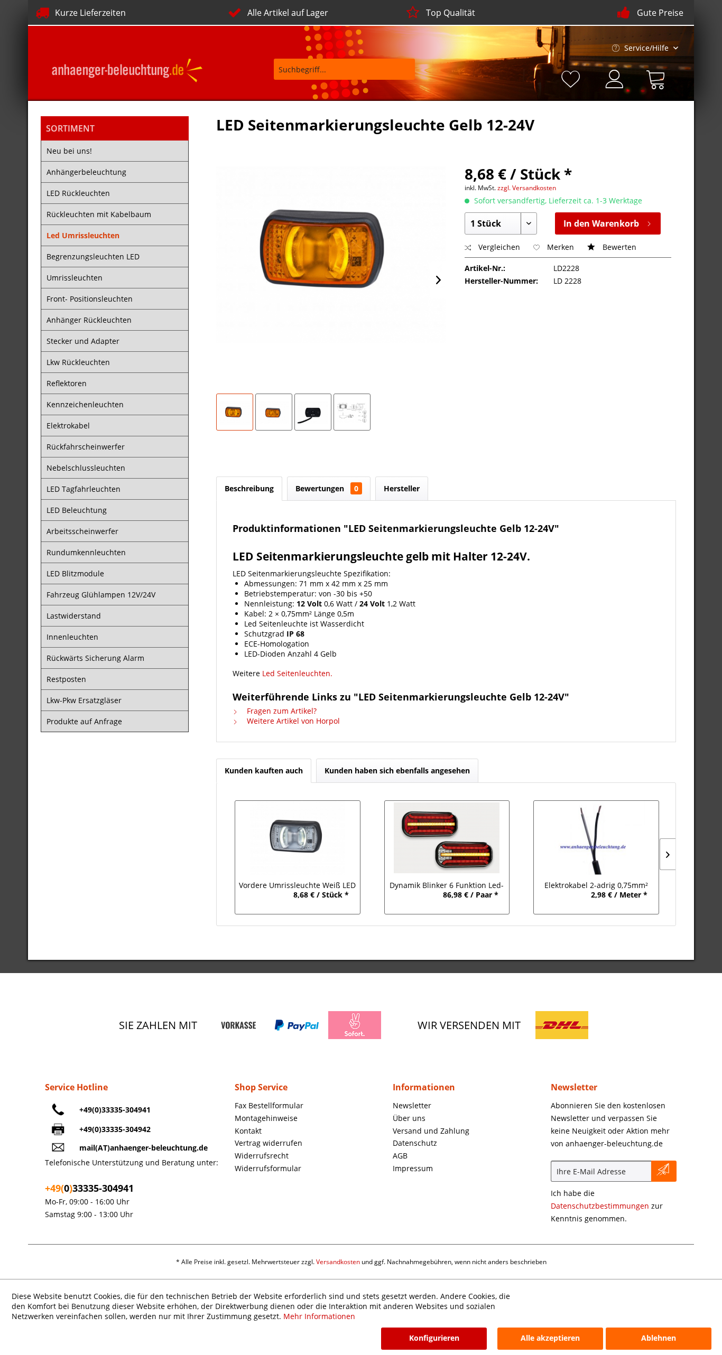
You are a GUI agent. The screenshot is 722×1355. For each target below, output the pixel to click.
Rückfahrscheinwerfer (86, 447)
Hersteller (402, 488)
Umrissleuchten (75, 278)
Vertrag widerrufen (268, 1143)
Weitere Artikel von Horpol (292, 721)
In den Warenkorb (601, 223)
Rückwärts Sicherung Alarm (95, 658)
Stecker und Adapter (83, 341)
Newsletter (412, 1105)
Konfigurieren (434, 1338)
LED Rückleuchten (78, 193)
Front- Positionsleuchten (90, 299)
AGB (400, 1156)
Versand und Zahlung (431, 1131)
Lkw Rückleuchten (78, 362)
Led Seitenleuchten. (297, 673)
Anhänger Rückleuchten (89, 320)
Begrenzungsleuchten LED (93, 256)
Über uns (409, 1118)
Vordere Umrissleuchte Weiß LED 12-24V (297, 886)
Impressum (413, 1168)
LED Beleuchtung (77, 510)
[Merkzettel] (572, 78)
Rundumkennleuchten (86, 552)
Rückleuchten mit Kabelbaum (99, 214)
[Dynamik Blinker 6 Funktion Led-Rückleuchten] (447, 838)
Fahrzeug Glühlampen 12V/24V (101, 595)
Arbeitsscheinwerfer (82, 531)
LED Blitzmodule (75, 573)
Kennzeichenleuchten (85, 404)
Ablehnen (658, 1338)
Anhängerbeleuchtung (86, 172)
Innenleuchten (72, 637)
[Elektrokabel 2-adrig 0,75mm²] (596, 838)
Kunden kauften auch (264, 770)
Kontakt (248, 1131)
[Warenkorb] (658, 78)
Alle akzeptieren (550, 1338)
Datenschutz (415, 1143)
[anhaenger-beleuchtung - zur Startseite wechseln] (127, 72)
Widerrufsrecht (262, 1156)
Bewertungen (326, 488)
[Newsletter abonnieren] (664, 1171)
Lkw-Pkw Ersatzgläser (84, 700)
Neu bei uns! (69, 151)
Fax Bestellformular (269, 1105)
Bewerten (618, 247)
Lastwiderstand (74, 616)
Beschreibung (249, 488)
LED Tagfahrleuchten (84, 489)
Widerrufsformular (268, 1168)
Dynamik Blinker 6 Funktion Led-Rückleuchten (447, 886)
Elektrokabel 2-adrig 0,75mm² (596, 885)
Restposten (66, 679)
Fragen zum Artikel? (281, 711)
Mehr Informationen (319, 1316)
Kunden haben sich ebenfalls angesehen (397, 770)
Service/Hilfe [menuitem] (646, 48)
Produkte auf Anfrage (84, 721)
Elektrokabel (68, 425)
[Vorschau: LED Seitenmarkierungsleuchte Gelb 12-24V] (234, 412)
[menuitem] (337, 74)
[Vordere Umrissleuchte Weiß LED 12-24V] (297, 838)
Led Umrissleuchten (83, 235)
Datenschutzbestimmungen (600, 1206)
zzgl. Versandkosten (526, 187)
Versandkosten (338, 1261)
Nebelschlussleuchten (86, 468)
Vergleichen (498, 247)
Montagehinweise (266, 1118)
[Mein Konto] (615, 78)
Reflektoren (67, 383)
